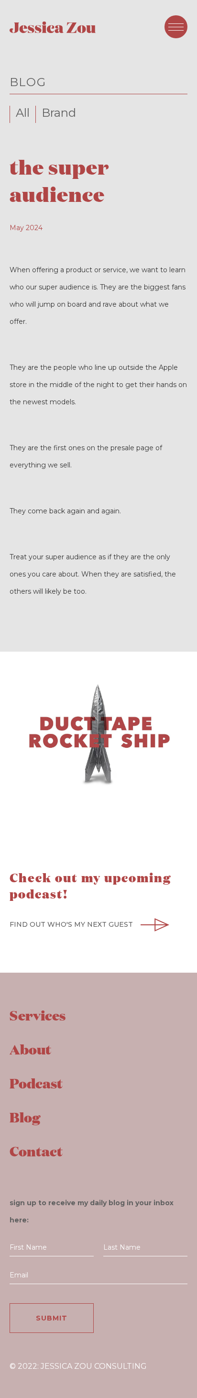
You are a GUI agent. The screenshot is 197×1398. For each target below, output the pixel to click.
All (23, 113)
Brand (59, 113)
